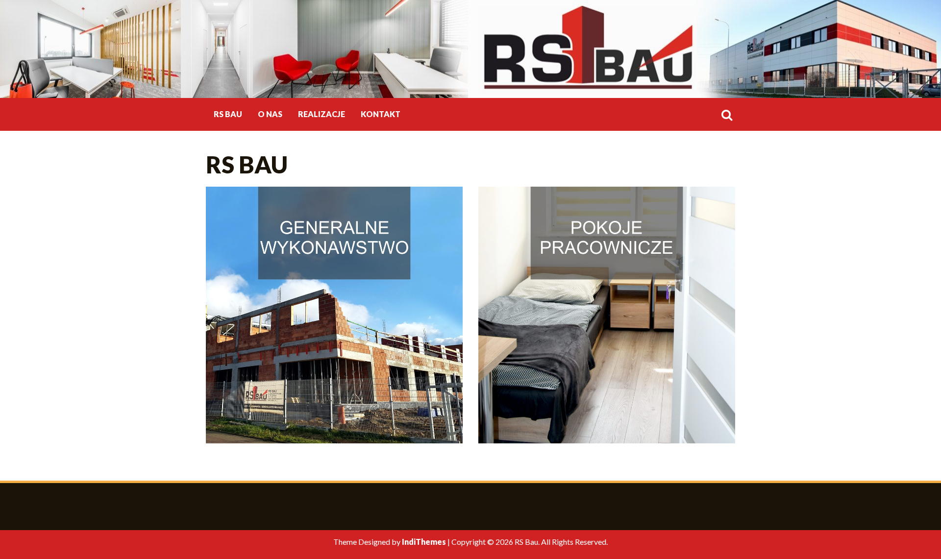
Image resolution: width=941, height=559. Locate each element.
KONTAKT (380, 114)
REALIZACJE (321, 114)
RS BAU (228, 114)
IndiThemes (424, 541)
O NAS (270, 114)
